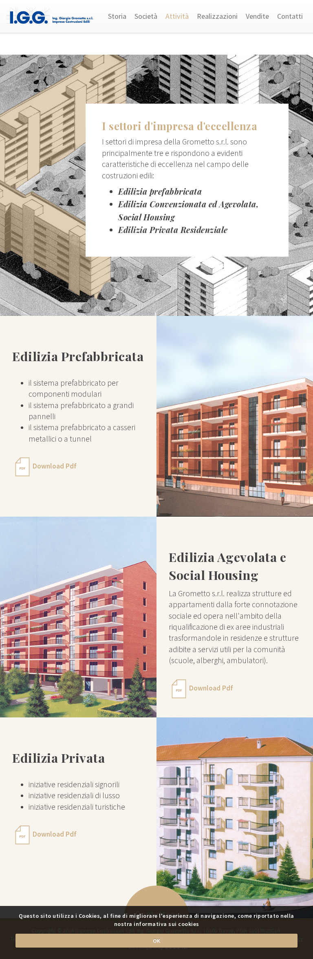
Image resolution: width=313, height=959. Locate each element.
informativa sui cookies (166, 924)
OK (157, 940)
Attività (177, 16)
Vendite (257, 16)
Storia (117, 16)
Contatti (290, 16)
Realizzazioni (217, 16)
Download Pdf (55, 466)
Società (145, 16)
